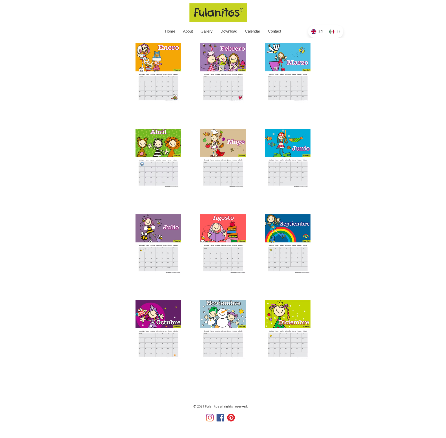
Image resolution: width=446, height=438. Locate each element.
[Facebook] (220, 417)
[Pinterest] (231, 417)
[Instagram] (210, 417)
